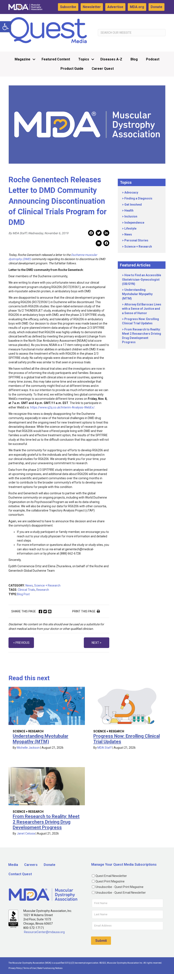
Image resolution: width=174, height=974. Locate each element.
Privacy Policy (15, 968)
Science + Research (47, 585)
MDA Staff (104, 747)
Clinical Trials (26, 589)
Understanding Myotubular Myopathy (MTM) (137, 294)
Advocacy (131, 192)
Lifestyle (130, 228)
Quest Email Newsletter (111, 876)
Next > (96, 642)
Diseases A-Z (111, 59)
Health (128, 210)
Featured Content (56, 59)
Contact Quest (20, 874)
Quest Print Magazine (110, 881)
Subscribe (68, 7)
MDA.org (137, 7)
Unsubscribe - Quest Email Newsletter (120, 892)
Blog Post (23, 594)
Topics (83, 59)
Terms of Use (29, 968)
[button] (5, 26)
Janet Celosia (26, 833)
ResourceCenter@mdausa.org (44, 932)
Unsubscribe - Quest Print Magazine (119, 887)
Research (42, 589)
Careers (31, 865)
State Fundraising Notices (50, 968)
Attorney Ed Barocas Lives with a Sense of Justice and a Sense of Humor (141, 309)
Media (13, 865)
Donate (156, 7)
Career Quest (103, 69)
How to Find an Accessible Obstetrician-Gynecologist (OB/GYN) (141, 279)
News (29, 585)
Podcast (152, 59)
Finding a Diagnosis (138, 198)
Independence (134, 222)
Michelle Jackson (28, 747)
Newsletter (92, 7)
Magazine (22, 59)
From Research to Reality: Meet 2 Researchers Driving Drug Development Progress (46, 822)
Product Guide (71, 69)
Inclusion (130, 216)
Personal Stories (136, 240)
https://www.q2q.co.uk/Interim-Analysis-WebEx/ (62, 407)
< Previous (21, 642)
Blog (134, 59)
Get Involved (133, 204)
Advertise (115, 7)
